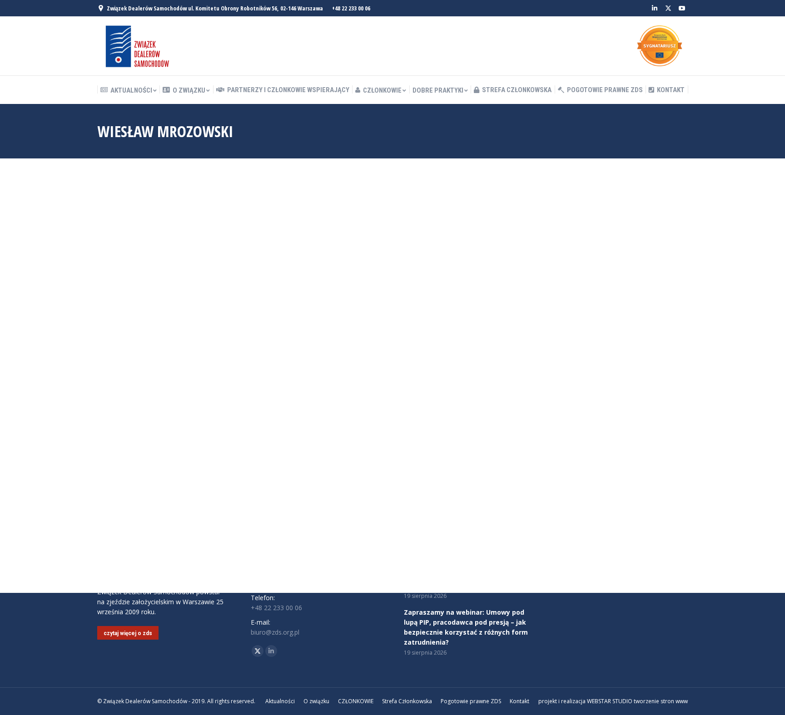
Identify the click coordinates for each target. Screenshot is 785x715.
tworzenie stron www (661, 701)
